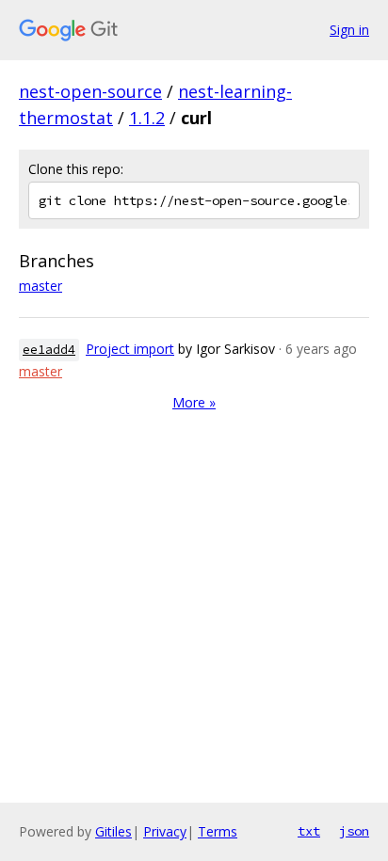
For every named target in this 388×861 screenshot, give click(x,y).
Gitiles (113, 831)
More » (194, 402)
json (354, 830)
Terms (217, 831)
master (40, 286)
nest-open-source (90, 91)
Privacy (164, 831)
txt (309, 830)
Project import (130, 349)
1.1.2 (147, 117)
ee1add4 (49, 350)
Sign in (349, 30)
